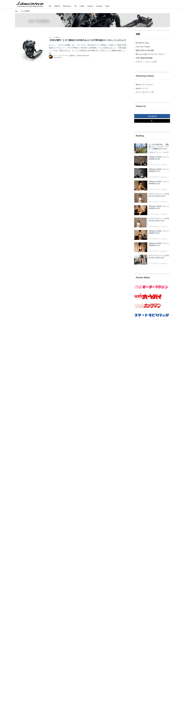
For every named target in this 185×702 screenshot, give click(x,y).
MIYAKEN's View (142, 43)
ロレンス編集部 (54, 37)
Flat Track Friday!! (143, 47)
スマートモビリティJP (145, 92)
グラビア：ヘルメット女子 (146, 62)
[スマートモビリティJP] (152, 318)
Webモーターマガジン (144, 85)
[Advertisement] (152, 366)
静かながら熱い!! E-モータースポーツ (150, 54)
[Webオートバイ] (152, 299)
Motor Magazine (83, 55)
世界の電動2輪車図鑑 (144, 58)
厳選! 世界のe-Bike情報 (145, 50)
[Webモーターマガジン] (152, 290)
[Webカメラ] (152, 309)
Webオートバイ (142, 88)
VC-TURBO (38, 21)
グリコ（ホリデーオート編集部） (64, 55)
